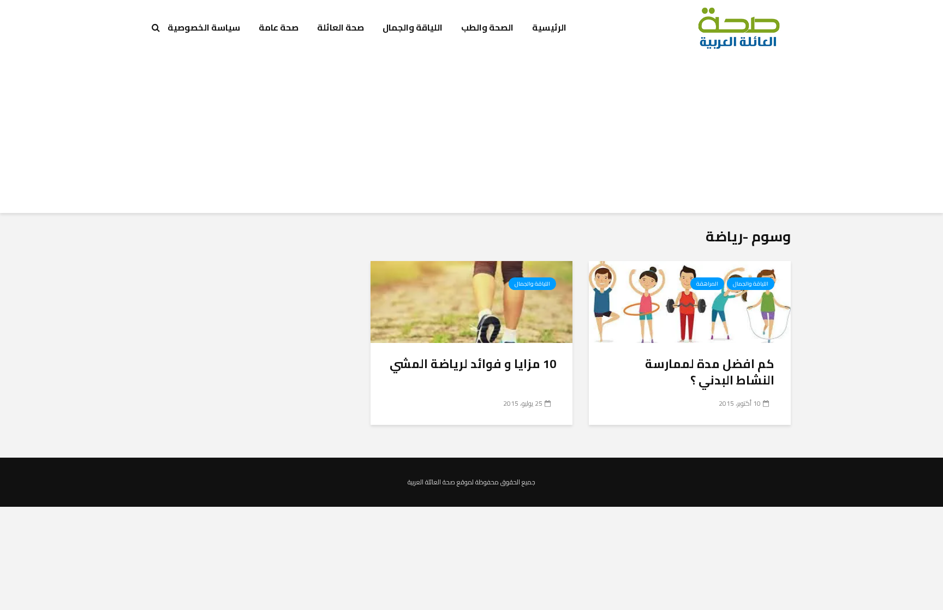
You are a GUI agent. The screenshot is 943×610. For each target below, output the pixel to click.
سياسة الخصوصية (204, 27)
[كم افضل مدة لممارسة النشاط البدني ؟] (690, 301)
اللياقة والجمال (413, 27)
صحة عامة (279, 27)
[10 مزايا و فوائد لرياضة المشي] (471, 301)
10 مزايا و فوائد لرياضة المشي (473, 364)
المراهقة (707, 284)
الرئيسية (549, 27)
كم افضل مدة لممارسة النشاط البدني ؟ (709, 372)
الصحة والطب (487, 27)
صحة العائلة (340, 27)
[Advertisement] (471, 136)
